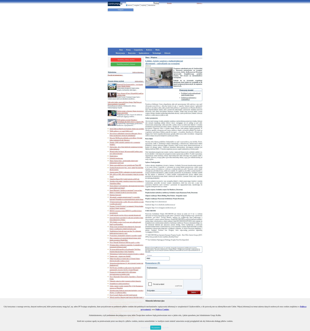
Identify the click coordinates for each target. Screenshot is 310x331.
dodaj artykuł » (139, 81)
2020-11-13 (148, 65)
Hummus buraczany (115, 195)
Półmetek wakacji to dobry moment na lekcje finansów (125, 281)
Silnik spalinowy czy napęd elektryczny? (121, 131)
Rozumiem (155, 328)
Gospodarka (138, 50)
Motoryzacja (120, 53)
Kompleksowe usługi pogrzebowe (119, 283)
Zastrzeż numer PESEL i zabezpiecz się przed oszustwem (126, 172)
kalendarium (151, 5)
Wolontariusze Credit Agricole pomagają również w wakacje (127, 254)
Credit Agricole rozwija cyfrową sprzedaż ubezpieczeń (125, 215)
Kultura (149, 50)
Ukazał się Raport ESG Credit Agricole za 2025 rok (124, 179)
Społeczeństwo (144, 53)
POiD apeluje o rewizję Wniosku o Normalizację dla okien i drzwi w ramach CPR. (130, 121)
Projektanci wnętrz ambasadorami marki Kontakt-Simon (190, 94)
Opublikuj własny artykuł (126, 60)
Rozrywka (132, 53)
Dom (121, 50)
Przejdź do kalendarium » (115, 75)
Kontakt (169, 3)
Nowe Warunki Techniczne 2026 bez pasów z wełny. (125, 242)
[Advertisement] (155, 29)
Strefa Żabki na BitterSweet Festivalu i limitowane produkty (127, 129)
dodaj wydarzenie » (137, 72)
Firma (128, 50)
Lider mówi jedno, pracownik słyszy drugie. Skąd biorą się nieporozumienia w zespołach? (125, 103)
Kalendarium (112, 72)
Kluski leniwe (114, 156)
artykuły (143, 5)
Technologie (156, 53)
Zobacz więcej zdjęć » (165, 87)
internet (130, 5)
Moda (157, 50)
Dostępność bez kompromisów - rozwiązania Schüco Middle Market (130, 85)
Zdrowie (167, 53)
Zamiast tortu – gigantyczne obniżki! (120, 256)
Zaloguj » (199, 3)
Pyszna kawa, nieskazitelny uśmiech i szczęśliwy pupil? (126, 235)
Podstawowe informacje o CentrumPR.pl (188, 98)
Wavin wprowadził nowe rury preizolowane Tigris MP (125, 165)
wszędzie (136, 5)
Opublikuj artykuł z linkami (126, 64)
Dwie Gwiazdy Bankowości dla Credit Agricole (123, 295)
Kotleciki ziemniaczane (116, 158)
